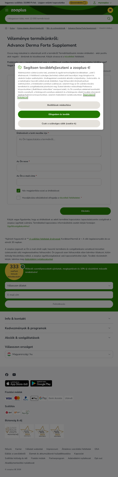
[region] (59, 96)
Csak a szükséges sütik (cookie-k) (59, 123)
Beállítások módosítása (59, 104)
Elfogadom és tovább (59, 114)
